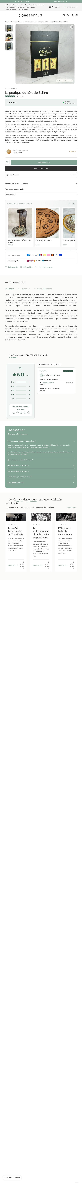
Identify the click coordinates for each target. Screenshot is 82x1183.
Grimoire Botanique (38, 5)
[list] (41, 227)
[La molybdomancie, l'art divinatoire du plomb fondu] (41, 517)
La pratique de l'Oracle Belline (59, 22)
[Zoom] (71, 27)
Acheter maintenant (41, 168)
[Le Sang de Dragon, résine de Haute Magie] (16, 517)
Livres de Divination (43, 22)
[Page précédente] (69, 203)
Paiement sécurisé (11, 9)
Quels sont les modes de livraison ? (20, 460)
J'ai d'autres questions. (16, 482)
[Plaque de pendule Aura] (48, 223)
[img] (68, 371)
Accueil (7, 22)
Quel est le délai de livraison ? (18, 466)
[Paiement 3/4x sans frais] (71, 175)
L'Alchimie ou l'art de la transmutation (65, 531)
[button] (21, 382)
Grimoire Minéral (11, 7)
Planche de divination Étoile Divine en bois (19, 241)
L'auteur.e (25, 288)
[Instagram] (52, 7)
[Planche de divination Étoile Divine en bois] (20, 223)
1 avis (21, 96)
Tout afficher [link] (71, 507)
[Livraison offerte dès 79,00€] (75, 175)
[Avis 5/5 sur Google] (72, 175)
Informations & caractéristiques (16, 183)
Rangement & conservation (14, 189)
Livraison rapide (23, 9)
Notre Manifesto (44, 288)
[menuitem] (12, 5)
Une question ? (10, 195)
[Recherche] (68, 15)
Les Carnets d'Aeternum (12, 5)
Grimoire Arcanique (23, 7)
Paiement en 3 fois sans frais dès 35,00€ (44, 1)
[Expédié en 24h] (73, 175)
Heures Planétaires (26, 5)
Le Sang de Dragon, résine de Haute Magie (15, 531)
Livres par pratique (30, 22)
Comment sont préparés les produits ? (22, 441)
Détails (11, 288)
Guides (33, 7)
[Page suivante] (73, 203)
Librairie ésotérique (16, 22)
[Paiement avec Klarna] (70, 175)
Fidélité (71, 151)
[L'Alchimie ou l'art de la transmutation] (66, 517)
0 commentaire (22, 565)
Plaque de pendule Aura (43, 240)
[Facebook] (50, 7)
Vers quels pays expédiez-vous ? (19, 477)
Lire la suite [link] (12, 565)
